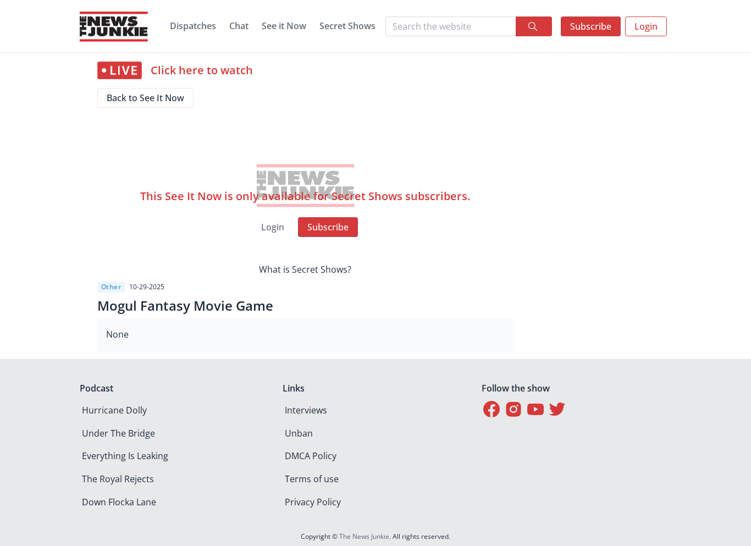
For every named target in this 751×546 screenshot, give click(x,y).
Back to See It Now (145, 98)
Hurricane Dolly (114, 410)
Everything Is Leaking (125, 456)
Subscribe (590, 26)
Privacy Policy (313, 502)
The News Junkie (364, 536)
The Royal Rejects (118, 479)
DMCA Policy (310, 456)
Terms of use (312, 479)
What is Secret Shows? (305, 269)
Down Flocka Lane (119, 502)
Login (646, 26)
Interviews (306, 410)
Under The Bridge (118, 433)
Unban (299, 433)
